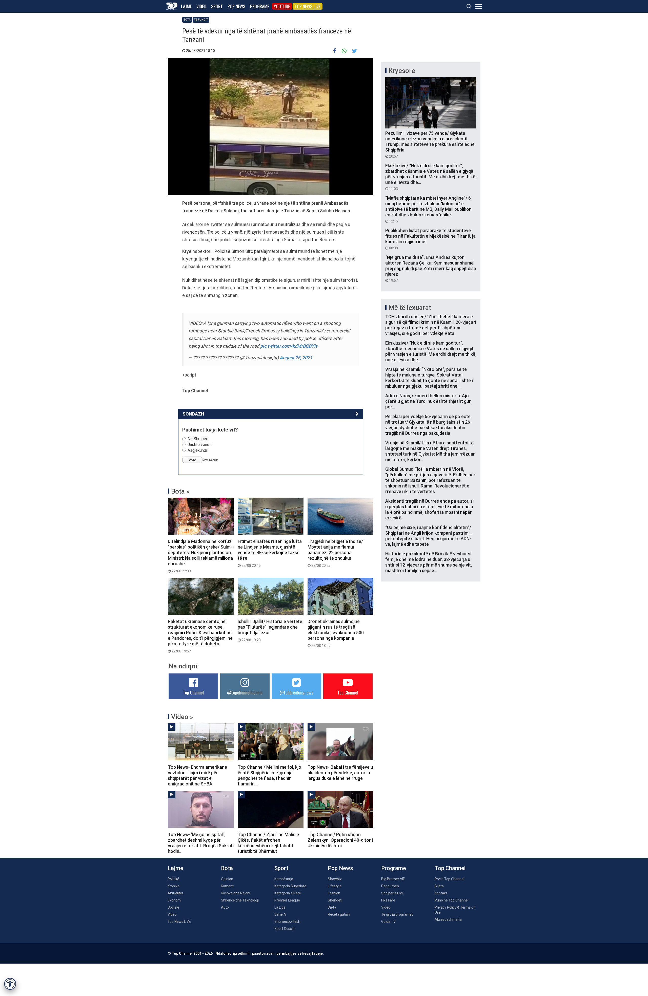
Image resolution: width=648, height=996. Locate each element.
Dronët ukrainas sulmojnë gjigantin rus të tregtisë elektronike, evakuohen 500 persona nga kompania (336, 633)
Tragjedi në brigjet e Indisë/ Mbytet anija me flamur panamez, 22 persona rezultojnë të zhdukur (335, 553)
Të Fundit (201, 19)
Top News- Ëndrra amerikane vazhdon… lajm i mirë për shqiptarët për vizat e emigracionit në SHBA (197, 775)
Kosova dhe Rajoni (235, 893)
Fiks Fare (388, 900)
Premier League (287, 900)
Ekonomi (174, 900)
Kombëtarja (283, 879)
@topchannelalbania (244, 692)
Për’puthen (390, 886)
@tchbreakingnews (296, 692)
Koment (227, 886)
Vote (192, 460)
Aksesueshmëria (448, 919)
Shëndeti (335, 900)
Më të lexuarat (410, 307)
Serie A (280, 914)
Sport (217, 6)
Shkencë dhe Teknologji (240, 900)
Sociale (173, 907)
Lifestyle (334, 886)
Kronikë (173, 886)
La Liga (280, 907)
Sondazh (193, 414)
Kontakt (441, 893)
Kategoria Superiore (290, 886)
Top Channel (193, 692)
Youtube (282, 6)
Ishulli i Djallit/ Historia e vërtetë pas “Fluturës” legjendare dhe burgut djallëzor (270, 630)
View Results (210, 459)
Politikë (173, 879)
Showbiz (335, 879)
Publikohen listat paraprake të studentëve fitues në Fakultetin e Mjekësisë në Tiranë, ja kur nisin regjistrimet (430, 239)
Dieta (332, 907)
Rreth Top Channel (449, 879)
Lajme (186, 6)
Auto (225, 907)
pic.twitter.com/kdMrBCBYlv (289, 346)
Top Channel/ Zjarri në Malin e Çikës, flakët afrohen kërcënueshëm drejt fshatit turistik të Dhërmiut (268, 843)
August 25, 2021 (296, 357)
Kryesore (402, 70)
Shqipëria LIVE (392, 893)
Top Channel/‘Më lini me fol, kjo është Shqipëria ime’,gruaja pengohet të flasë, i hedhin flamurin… (269, 775)
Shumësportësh (287, 921)
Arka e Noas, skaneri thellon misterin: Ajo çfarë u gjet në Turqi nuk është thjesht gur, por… (428, 401)
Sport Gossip (284, 929)
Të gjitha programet (397, 914)
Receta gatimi (339, 914)
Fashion (334, 893)
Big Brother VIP (393, 879)
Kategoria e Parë (287, 893)
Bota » (180, 491)
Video (201, 6)
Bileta (439, 886)
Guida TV (388, 921)
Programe (259, 6)
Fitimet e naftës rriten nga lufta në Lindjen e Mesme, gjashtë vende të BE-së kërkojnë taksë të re (270, 553)
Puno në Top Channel (452, 900)
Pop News (236, 6)
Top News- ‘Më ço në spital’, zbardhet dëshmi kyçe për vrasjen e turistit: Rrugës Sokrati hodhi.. (201, 843)
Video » (182, 717)
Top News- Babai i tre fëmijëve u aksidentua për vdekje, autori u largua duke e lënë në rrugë (340, 772)
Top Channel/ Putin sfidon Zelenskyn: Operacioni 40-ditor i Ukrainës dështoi (340, 840)
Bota (187, 19)
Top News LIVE (307, 6)
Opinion (227, 879)
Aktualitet (175, 893)
